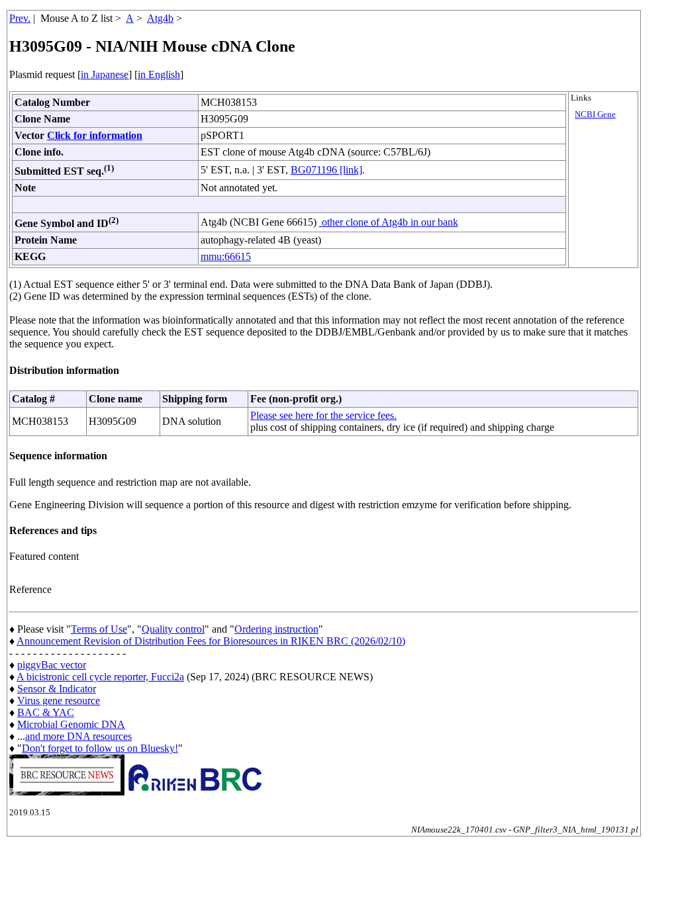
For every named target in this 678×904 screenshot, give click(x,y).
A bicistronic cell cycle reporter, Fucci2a (100, 676)
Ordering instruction (276, 629)
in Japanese (104, 74)
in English (159, 74)
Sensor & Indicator (56, 688)
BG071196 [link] (326, 169)
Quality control (173, 629)
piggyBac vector (51, 664)
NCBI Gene (595, 114)
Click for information (94, 135)
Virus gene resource (58, 700)
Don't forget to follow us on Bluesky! (100, 748)
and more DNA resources (78, 736)
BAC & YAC (45, 712)
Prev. (19, 18)
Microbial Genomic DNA (71, 724)
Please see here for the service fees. (323, 415)
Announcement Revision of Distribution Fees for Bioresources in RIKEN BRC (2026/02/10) (211, 641)
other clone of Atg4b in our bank (388, 222)
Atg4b (160, 18)
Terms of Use (99, 629)
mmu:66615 (226, 256)
